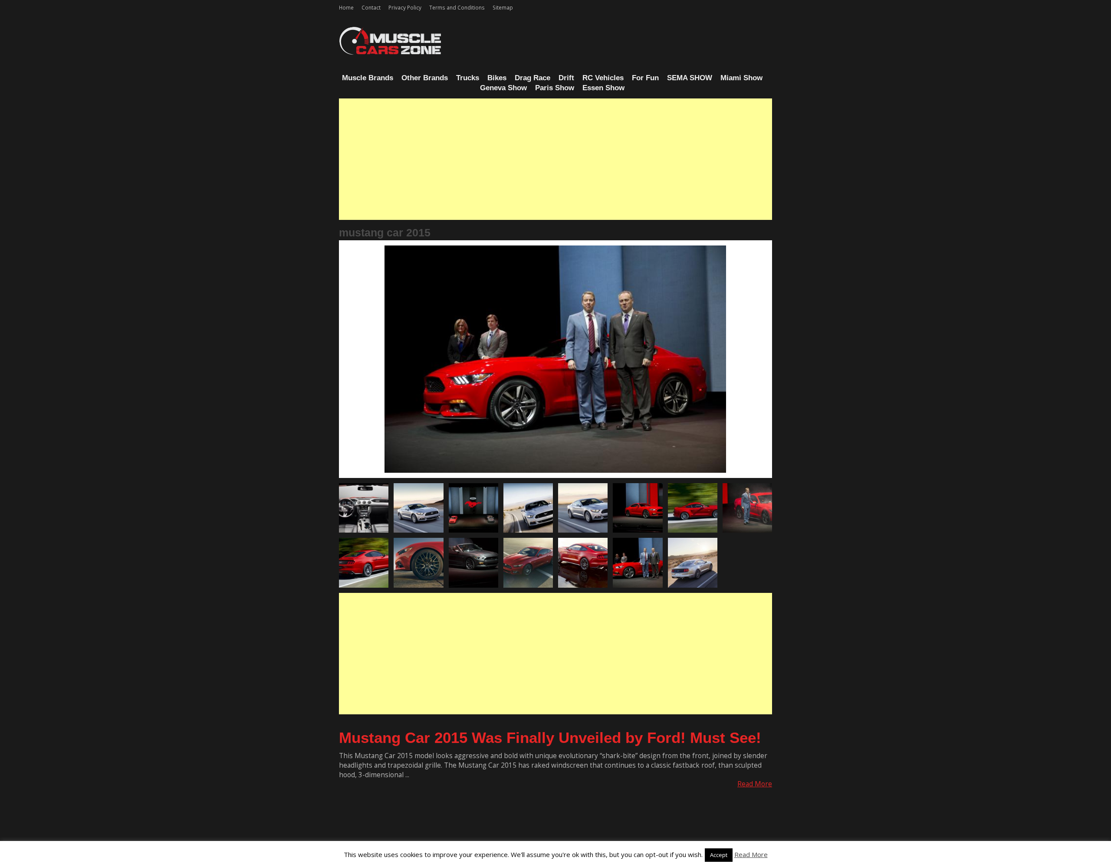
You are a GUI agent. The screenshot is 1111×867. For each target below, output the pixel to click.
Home (346, 7)
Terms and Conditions (457, 7)
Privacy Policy (404, 7)
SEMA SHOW (689, 78)
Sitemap (503, 7)
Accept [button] (718, 855)
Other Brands (424, 78)
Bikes (496, 78)
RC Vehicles (603, 78)
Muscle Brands (367, 78)
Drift (566, 78)
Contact (371, 7)
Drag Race (532, 78)
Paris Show (554, 88)
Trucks (467, 78)
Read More (754, 783)
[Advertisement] (555, 159)
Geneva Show (503, 88)
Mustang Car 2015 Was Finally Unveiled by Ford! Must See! (550, 737)
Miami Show (741, 78)
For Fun (645, 78)
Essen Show (603, 88)
